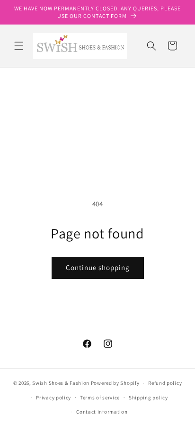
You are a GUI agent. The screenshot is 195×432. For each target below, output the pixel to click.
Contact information (101, 411)
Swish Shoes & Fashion (61, 383)
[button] (19, 45)
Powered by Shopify (115, 383)
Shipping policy (148, 397)
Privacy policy (53, 397)
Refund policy (165, 383)
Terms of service (100, 397)
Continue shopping (98, 267)
